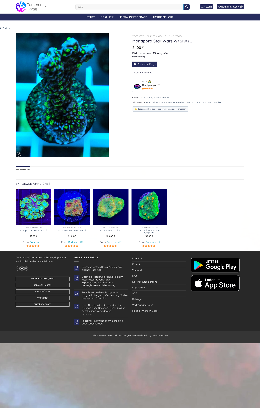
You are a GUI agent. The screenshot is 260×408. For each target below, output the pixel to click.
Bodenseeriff (151, 85)
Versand (137, 270)
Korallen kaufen (168, 102)
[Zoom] (19, 154)
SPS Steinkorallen (157, 36)
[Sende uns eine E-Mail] (26, 268)
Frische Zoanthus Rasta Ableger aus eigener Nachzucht (102, 268)
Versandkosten (160, 335)
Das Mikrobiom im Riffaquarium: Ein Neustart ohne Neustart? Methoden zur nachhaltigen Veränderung (103, 308)
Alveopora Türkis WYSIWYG (33, 230)
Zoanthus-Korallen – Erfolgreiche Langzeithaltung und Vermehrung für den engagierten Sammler (105, 295)
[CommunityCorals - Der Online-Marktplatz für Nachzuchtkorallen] (43, 7)
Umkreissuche (163, 17)
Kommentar (87, 314)
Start (91, 17)
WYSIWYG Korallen (213, 102)
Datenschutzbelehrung (144, 281)
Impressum (138, 287)
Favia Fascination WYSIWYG (72, 230)
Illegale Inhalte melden (145, 310)
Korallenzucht (198, 102)
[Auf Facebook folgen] (18, 268)
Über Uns (137, 258)
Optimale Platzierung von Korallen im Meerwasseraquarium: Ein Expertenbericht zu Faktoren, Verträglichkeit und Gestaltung (102, 281)
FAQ (134, 275)
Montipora (177, 36)
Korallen (106, 17)
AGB (134, 293)
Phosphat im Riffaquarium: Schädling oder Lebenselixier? (102, 322)
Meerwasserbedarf (133, 17)
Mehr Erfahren (45, 261)
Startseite (138, 36)
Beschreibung (23, 169)
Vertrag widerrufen (142, 304)
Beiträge (137, 299)
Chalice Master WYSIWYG (110, 230)
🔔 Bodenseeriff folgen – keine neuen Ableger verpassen (160, 109)
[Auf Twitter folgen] (22, 268)
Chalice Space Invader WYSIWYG (149, 232)
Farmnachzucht (153, 102)
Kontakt (136, 264)
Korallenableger (183, 102)
